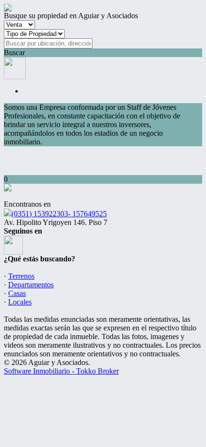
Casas (17, 293)
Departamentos (31, 285)
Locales (20, 302)
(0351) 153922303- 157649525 (59, 214)
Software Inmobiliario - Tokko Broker (61, 371)
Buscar (14, 52)
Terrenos (21, 276)
